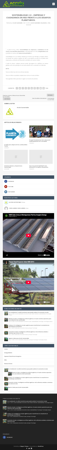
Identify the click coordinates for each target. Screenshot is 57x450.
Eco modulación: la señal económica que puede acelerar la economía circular (29, 312)
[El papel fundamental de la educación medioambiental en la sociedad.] (41, 131)
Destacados (17, 328)
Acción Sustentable (17, 23)
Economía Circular (27, 313)
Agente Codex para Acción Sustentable (19, 338)
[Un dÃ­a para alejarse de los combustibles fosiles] (16, 134)
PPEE (5, 360)
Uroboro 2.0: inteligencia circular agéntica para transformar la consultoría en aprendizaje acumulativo (29, 326)
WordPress (40, 446)
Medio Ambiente (35, 313)
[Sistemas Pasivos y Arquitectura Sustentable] (16, 157)
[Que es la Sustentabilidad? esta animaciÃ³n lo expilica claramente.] (41, 157)
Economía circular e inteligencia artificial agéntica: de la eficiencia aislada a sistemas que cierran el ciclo (28, 332)
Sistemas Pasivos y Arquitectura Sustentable (13, 166)
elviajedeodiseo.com (43, 51)
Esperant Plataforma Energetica (12, 356)
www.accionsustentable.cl (25, 53)
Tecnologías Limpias (48, 321)
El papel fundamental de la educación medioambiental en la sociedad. (39, 140)
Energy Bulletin (8, 352)
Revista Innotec (8, 363)
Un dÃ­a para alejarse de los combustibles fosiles (15, 145)
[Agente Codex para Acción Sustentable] (6, 339)
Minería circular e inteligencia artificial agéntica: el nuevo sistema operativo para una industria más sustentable (30, 319)
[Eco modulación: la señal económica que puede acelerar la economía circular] (6, 313)
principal (30, 328)
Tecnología (41, 321)
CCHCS (6, 349)
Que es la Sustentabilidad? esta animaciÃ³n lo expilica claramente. (38, 166)
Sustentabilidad (42, 313)
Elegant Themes (24, 446)
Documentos (44, 23)
